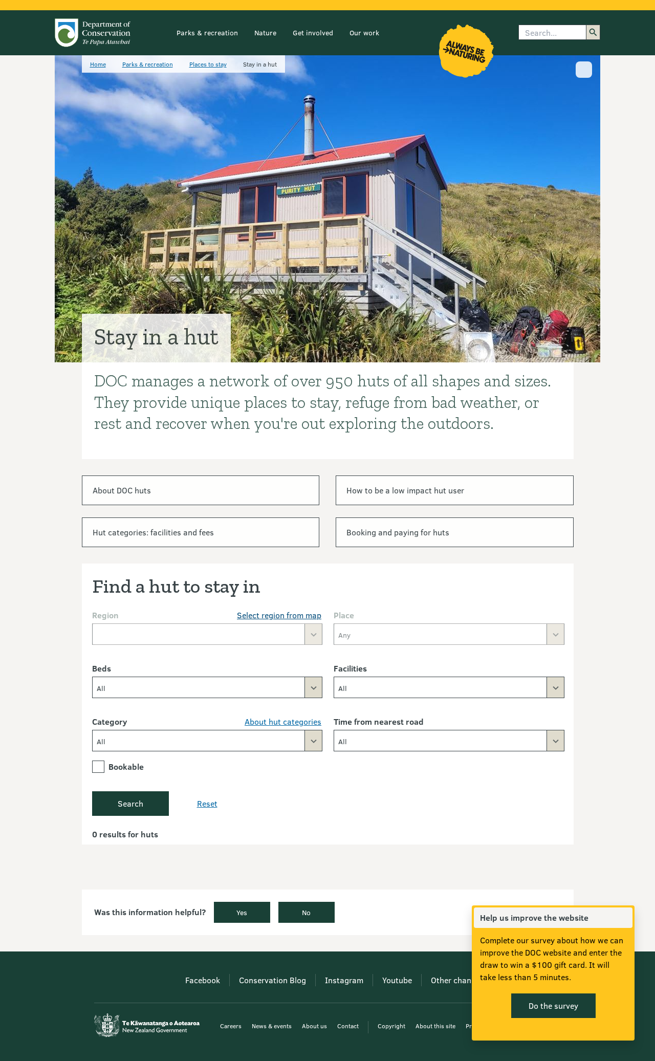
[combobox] (207, 687)
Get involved (313, 32)
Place (344, 615)
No (306, 912)
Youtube (397, 980)
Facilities (350, 668)
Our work (364, 32)
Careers (231, 1026)
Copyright (391, 1026)
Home (98, 64)
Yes (241, 912)
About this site (435, 1026)
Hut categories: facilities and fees (153, 532)
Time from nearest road (379, 721)
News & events (272, 1026)
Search (130, 803)
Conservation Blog (272, 980)
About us (314, 1026)
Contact (348, 1026)
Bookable (126, 766)
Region (105, 615)
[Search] (593, 32)
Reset (207, 803)
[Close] (624, 918)
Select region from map (279, 615)
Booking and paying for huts (397, 532)
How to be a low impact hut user (405, 490)
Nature (265, 32)
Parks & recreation (207, 32)
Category (109, 721)
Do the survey (553, 1005)
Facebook (202, 980)
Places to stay (208, 64)
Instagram (344, 980)
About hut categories (283, 721)
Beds (101, 668)
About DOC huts (122, 490)
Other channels (458, 980)
